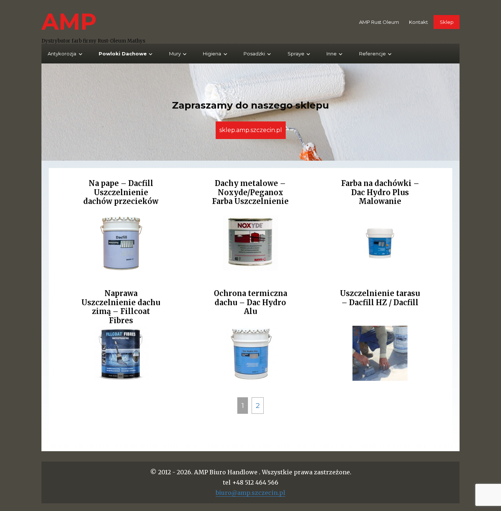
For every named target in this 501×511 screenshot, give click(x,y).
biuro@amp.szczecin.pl (250, 492)
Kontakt (418, 22)
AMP (69, 21)
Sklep (447, 22)
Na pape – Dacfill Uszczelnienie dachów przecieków (120, 192)
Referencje (372, 53)
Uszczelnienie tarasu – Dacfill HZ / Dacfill (380, 298)
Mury (175, 53)
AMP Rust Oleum (379, 22)
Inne (331, 53)
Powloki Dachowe (123, 53)
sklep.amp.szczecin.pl (250, 130)
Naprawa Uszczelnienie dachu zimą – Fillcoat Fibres (120, 307)
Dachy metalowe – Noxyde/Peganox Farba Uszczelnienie (250, 192)
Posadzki (254, 53)
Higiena (212, 53)
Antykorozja (62, 53)
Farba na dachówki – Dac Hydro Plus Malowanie (380, 192)
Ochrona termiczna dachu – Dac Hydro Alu (250, 302)
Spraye (296, 53)
